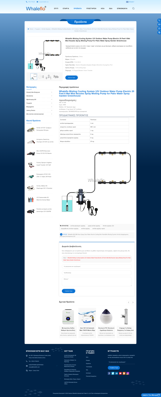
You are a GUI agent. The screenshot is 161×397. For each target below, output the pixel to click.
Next (133, 302)
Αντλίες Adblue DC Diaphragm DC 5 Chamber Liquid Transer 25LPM (44, 187)
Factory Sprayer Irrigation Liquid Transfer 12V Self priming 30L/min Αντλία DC (44, 164)
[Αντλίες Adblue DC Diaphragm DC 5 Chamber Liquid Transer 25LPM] (30, 188)
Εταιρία (66, 8)
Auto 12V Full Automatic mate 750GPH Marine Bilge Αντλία (87, 329)
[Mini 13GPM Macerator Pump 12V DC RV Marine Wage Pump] (30, 153)
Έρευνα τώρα (71, 77)
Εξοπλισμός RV (31, 99)
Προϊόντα (78, 8)
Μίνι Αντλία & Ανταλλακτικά (35, 114)
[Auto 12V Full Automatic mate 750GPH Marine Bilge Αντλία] (87, 317)
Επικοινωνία (122, 8)
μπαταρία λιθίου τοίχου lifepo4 (72, 379)
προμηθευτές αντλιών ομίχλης (69, 228)
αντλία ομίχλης (85, 228)
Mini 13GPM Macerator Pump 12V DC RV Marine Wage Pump (44, 152)
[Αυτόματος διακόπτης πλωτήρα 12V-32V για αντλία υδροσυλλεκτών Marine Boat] (30, 141)
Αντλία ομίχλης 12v (108, 225)
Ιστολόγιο (88, 373)
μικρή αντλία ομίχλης (94, 225)
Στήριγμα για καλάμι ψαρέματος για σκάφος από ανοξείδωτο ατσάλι (125, 329)
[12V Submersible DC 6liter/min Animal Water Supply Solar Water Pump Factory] (30, 199)
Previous (128, 302)
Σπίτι (56, 8)
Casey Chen (36, 370)
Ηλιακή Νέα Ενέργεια (33, 92)
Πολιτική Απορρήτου (91, 376)
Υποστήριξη (91, 8)
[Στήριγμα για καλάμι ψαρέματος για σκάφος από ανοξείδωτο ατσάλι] (125, 317)
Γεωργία (37, 29)
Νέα (102, 8)
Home (31, 29)
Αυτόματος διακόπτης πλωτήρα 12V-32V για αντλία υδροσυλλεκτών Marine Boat (45, 141)
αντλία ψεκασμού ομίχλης (77, 225)
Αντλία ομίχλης (46, 29)
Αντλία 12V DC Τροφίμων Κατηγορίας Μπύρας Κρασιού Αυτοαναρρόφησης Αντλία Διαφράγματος (45, 129)
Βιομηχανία (30, 107)
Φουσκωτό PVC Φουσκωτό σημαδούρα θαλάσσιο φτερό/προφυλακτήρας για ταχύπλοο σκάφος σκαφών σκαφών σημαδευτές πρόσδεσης (106, 329)
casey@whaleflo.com (43, 2)
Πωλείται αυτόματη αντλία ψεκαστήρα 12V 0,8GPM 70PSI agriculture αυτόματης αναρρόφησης (45, 210)
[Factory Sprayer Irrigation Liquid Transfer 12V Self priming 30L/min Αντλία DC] (30, 164)
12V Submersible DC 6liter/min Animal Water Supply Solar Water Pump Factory (44, 199)
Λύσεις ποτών (30, 110)
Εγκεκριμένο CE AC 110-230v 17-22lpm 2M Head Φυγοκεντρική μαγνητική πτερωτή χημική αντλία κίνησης (44, 175)
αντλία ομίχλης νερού (99, 228)
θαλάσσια (29, 96)
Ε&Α (110, 8)
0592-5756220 (31, 2)
